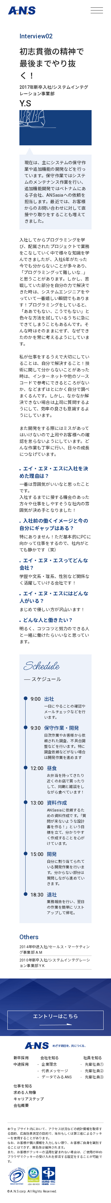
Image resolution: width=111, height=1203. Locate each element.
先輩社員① (94, 1064)
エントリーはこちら (55, 1016)
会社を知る (49, 1058)
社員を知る (92, 1058)
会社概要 (21, 1105)
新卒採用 (21, 1058)
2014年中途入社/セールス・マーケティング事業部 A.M (54, 950)
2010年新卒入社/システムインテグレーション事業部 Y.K (54, 963)
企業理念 (49, 1064)
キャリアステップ (29, 1099)
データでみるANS (57, 1077)
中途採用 (21, 1064)
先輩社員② (94, 1071)
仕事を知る (23, 1086)
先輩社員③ (94, 1077)
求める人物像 (25, 1092)
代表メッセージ (55, 1071)
